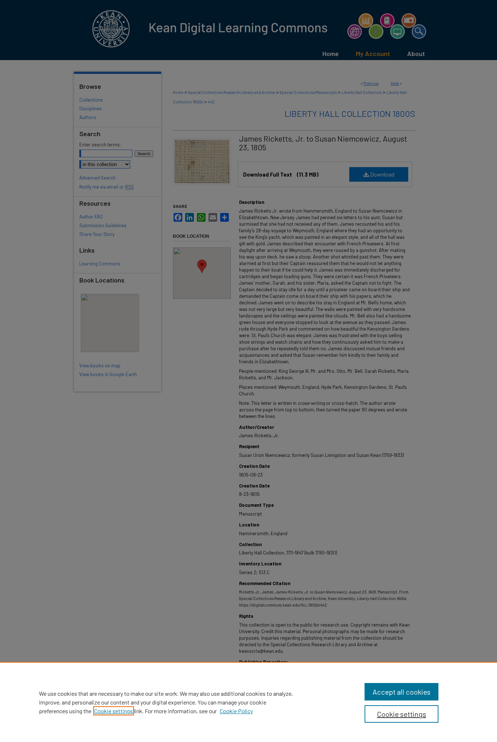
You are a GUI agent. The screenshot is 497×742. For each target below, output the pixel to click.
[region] (248, 702)
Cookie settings (113, 710)
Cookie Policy (236, 710)
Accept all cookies (401, 691)
